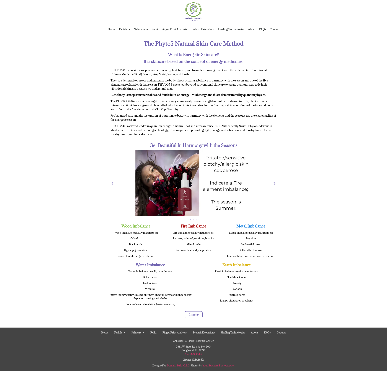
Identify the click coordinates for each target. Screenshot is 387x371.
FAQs (262, 29)
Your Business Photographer (219, 365)
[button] (112, 183)
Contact (274, 29)
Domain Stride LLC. (179, 365)
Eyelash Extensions (203, 29)
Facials (123, 29)
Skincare (139, 29)
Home (111, 29)
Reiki (155, 29)
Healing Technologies (231, 29)
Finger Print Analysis (174, 29)
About (251, 29)
